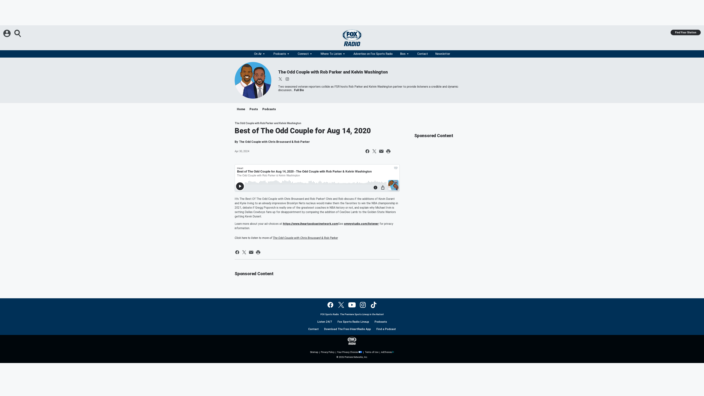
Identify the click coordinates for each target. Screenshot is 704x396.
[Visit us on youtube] (352, 305)
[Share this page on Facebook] (367, 151)
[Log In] (7, 33)
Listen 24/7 (324, 321)
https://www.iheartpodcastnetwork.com (310, 223)
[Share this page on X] (374, 151)
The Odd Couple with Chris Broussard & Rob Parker (305, 238)
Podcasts (279, 54)
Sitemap (314, 352)
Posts (254, 109)
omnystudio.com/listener (361, 223)
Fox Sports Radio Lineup (353, 321)
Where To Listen (331, 54)
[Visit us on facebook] (330, 305)
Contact (422, 54)
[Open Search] (18, 33)
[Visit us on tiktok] (373, 305)
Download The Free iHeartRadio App (347, 329)
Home (241, 109)
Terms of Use (371, 352)
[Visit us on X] (280, 79)
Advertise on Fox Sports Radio (373, 54)
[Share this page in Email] (381, 151)
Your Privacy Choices (347, 352)
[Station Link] (352, 38)
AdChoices (386, 352)
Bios (403, 54)
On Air (258, 54)
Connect (303, 54)
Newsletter (442, 54)
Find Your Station (685, 32)
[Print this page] (388, 151)
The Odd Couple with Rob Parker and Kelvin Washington (333, 72)
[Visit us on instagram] (287, 79)
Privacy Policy (327, 352)
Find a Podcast (386, 329)
